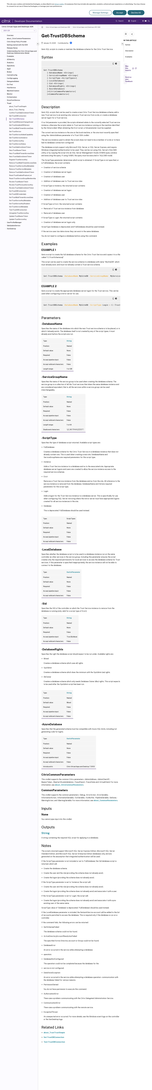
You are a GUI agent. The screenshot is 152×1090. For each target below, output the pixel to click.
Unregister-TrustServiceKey (19, 213)
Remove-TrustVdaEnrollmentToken (21, 172)
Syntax (127, 45)
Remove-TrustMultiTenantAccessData (22, 163)
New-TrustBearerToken (17, 150)
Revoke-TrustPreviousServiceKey (21, 185)
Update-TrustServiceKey (18, 219)
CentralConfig (12, 75)
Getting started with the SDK (17, 45)
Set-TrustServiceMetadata (18, 207)
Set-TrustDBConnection (17, 191)
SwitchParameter (73, 572)
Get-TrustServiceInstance (18, 138)
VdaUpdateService (13, 225)
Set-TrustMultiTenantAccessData (21, 197)
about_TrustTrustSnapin (54, 1033)
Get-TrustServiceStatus (17, 144)
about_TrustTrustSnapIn (17, 106)
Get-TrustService (15, 131)
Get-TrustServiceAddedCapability (21, 134)
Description (129, 51)
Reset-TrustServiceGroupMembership (22, 178)
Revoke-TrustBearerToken (18, 182)
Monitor (9, 94)
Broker (9, 72)
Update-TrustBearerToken (18, 216)
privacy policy (59, 4)
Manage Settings (100, 12)
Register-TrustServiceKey (18, 160)
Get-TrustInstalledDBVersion (19, 125)
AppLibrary (11, 66)
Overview (10, 35)
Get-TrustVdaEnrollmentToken (20, 147)
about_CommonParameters (106, 800)
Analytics (10, 62)
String (69, 341)
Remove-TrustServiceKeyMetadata (21, 166)
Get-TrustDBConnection (17, 116)
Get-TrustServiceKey (16, 141)
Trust (9, 103)
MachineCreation (13, 91)
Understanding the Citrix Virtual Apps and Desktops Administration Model (22, 52)
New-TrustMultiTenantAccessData (21, 153)
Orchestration (12, 97)
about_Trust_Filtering (16, 110)
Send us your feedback (129, 79)
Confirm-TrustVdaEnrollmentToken (21, 113)
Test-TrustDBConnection (18, 210)
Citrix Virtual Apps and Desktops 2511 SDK (86, 27)
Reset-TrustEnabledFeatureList (20, 175)
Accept (119, 12)
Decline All (136, 12)
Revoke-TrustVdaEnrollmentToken (21, 188)
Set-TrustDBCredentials (17, 194)
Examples (10, 56)
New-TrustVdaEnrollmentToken (20, 156)
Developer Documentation (28, 21)
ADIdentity (11, 59)
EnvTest (10, 84)
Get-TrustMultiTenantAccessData (21, 128)
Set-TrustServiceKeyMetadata (20, 200)
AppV (9, 69)
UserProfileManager (14, 222)
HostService (11, 88)
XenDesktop (11, 229)
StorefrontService (13, 100)
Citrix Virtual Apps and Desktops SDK (58, 27)
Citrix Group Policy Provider (17, 42)
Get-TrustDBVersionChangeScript (21, 122)
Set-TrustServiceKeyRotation (19, 204)
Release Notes (12, 48)
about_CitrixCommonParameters (19, 38)
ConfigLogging (12, 78)
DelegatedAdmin (13, 81)
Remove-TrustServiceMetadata (20, 169)
